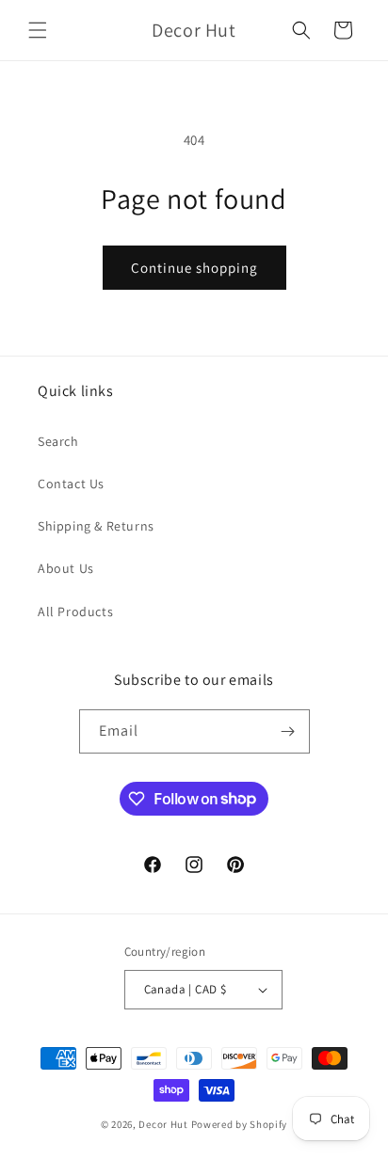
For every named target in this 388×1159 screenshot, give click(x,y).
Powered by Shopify (239, 1124)
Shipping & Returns (96, 525)
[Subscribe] (288, 731)
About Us (66, 568)
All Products (75, 611)
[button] (37, 30)
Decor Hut (162, 1124)
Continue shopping (194, 268)
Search (58, 441)
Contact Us (71, 483)
